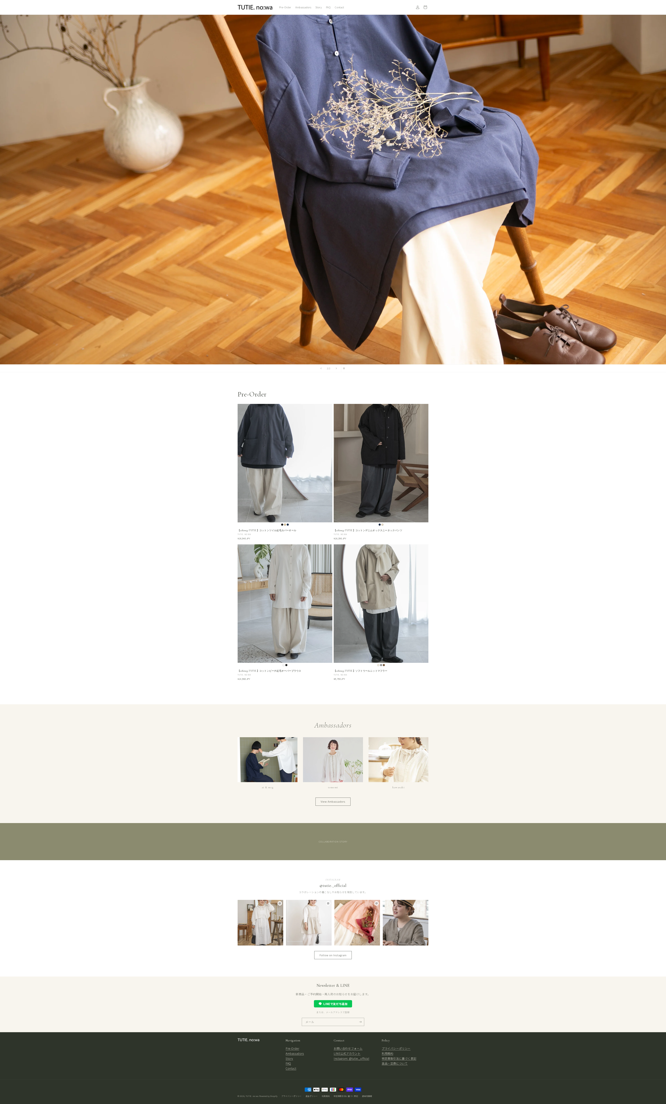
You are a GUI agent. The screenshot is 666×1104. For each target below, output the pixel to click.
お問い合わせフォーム (348, 1048)
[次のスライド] (336, 368)
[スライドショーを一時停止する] (345, 368)
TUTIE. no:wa (252, 1096)
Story (289, 1058)
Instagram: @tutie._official (351, 1058)
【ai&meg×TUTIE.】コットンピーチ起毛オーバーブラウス (269, 670)
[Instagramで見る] (280, 903)
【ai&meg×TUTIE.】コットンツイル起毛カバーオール (267, 530)
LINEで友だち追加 (335, 1004)
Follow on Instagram (333, 955)
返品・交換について (395, 1063)
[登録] (360, 1022)
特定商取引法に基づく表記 (399, 1058)
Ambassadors (295, 1053)
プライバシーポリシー (396, 1048)
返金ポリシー (312, 1096)
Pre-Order (292, 1048)
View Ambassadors (333, 801)
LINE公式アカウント (347, 1053)
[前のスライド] (321, 368)
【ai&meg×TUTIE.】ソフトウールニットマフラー (360, 670)
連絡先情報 (367, 1096)
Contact (291, 1068)
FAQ (288, 1063)
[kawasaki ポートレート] (405, 922)
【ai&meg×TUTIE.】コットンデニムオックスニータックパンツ (368, 530)
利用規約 (387, 1053)
